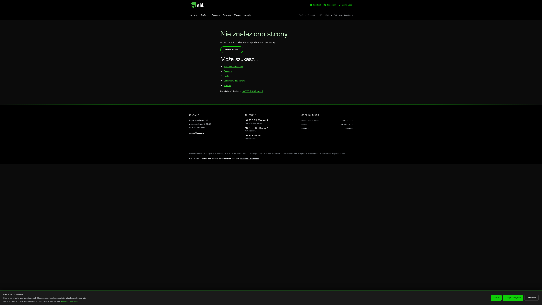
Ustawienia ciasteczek (249, 159)
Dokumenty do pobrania (343, 15)
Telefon (204, 15)
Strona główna (231, 49)
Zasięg (237, 15)
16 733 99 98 (253, 135)
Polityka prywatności (209, 159)
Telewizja (216, 15)
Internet (192, 15)
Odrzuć (496, 298)
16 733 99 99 (253, 120)
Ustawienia (531, 298)
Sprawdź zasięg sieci (233, 66)
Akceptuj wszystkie (513, 298)
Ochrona (227, 15)
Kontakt (247, 15)
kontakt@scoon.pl (196, 132)
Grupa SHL (312, 15)
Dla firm (302, 15)
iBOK (321, 15)
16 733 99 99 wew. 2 (252, 91)
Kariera (328, 15)
